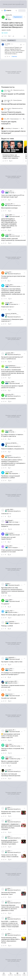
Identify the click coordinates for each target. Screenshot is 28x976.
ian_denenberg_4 (8, 128)
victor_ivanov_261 (8, 90)
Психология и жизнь (14, 286)
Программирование (15, 367)
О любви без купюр (14, 746)
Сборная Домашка (17, 100)
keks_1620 (6, 118)
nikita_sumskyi (7, 108)
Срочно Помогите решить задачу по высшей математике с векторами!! (12, 114)
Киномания (15, 128)
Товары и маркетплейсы (15, 623)
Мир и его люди (13, 522)
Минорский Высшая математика (13, 104)
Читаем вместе (13, 304)
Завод (10, 670)
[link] (12, 152)
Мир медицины (13, 473)
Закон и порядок (13, 547)
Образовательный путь (9, 19)
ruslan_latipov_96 (8, 100)
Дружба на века (12, 612)
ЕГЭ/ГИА (11, 192)
